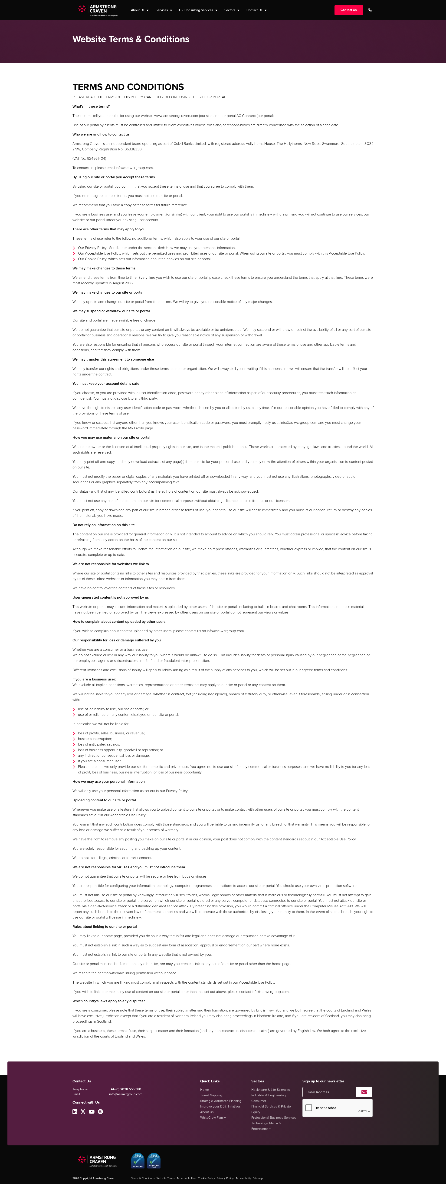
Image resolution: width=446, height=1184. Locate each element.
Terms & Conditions (143, 1178)
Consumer (258, 1100)
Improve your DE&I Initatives (220, 1106)
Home (204, 1089)
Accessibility (243, 1178)
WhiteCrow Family (213, 1117)
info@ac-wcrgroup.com (125, 1094)
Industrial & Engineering (268, 1095)
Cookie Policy (206, 1178)
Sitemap (258, 1178)
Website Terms (166, 1178)
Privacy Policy (225, 1178)
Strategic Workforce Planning (221, 1100)
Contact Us (254, 10)
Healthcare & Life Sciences (270, 1089)
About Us (207, 1112)
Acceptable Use (186, 1178)
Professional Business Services (273, 1117)
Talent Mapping (211, 1095)
